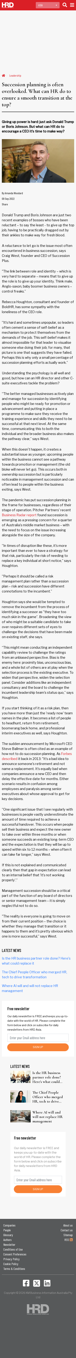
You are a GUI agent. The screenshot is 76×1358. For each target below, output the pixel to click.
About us (68, 1225)
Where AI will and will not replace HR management (47, 1117)
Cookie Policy (10, 1264)
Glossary (8, 1235)
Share (5, 204)
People (7, 1230)
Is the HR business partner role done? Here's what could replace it (46, 1077)
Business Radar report (19, 515)
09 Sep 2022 (8, 198)
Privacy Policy (11, 1259)
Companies (9, 1225)
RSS (67, 1240)
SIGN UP (38, 1047)
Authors (7, 1240)
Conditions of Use (13, 1249)
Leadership (15, 75)
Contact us (67, 1230)
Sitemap (68, 1235)
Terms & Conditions (14, 1269)
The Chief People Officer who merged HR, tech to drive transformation (47, 1097)
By (12, 193)
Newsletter (9, 1244)
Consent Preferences (14, 1254)
